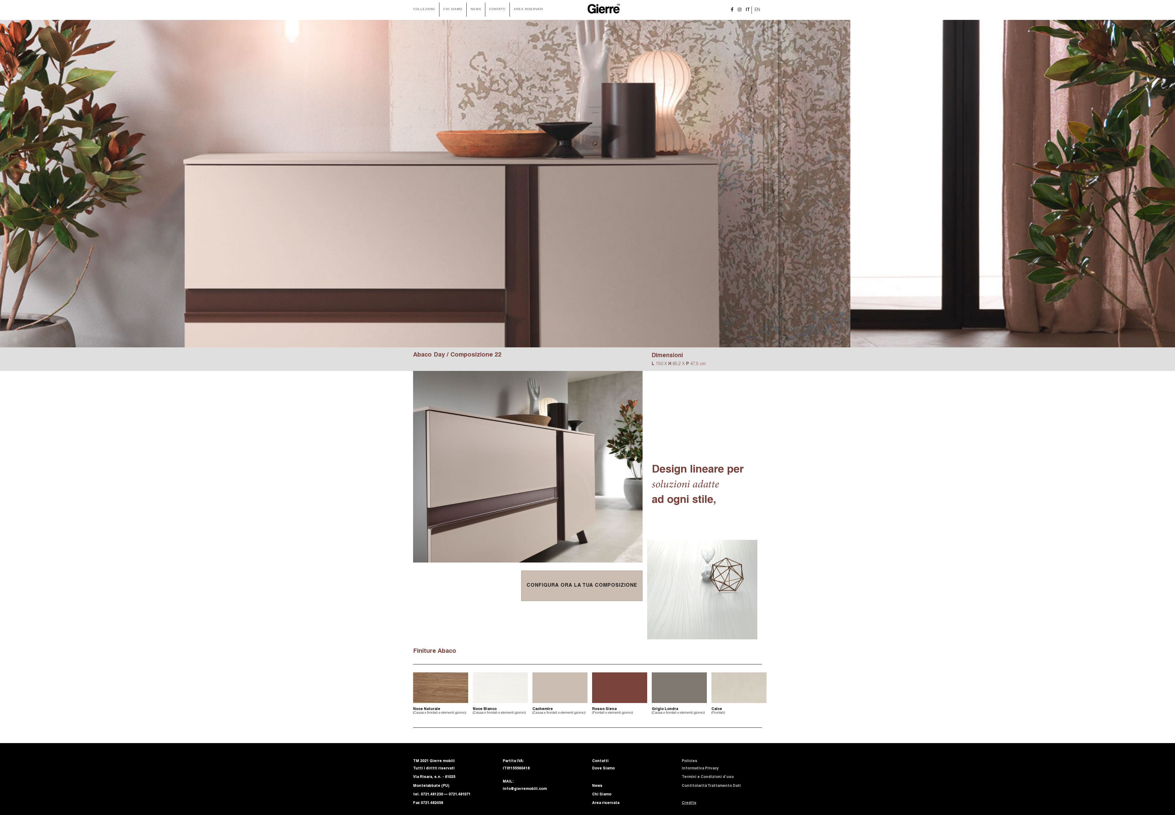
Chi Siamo (452, 9)
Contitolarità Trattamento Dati (711, 786)
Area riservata (528, 9)
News (476, 9)
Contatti (497, 9)
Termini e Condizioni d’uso (708, 777)
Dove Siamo (603, 768)
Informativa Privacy (700, 768)
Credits (689, 803)
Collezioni (424, 9)
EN (757, 10)
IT (748, 10)
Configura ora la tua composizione (582, 585)
